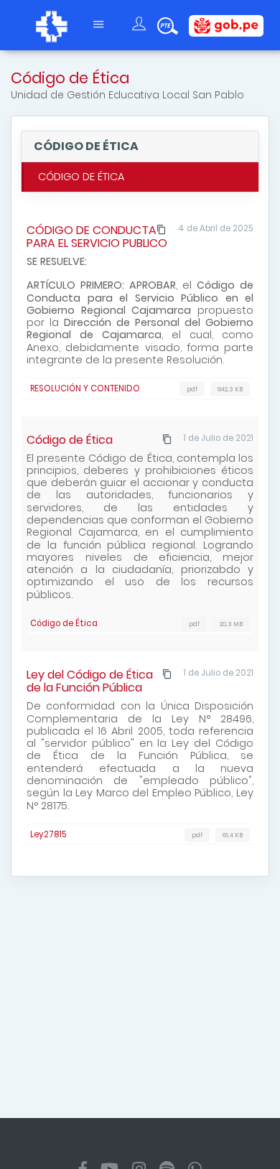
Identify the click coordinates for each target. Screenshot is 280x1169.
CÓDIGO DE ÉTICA (81, 176)
